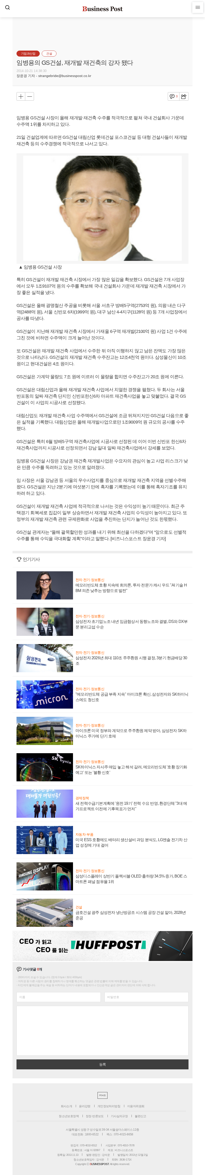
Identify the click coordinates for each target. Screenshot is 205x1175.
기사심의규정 (119, 1116)
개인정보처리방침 (109, 1106)
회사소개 (66, 1106)
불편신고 (140, 1116)
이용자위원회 (135, 1106)
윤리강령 (84, 1106)
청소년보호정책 (69, 1116)
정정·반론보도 (95, 1116)
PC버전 (102, 1095)
